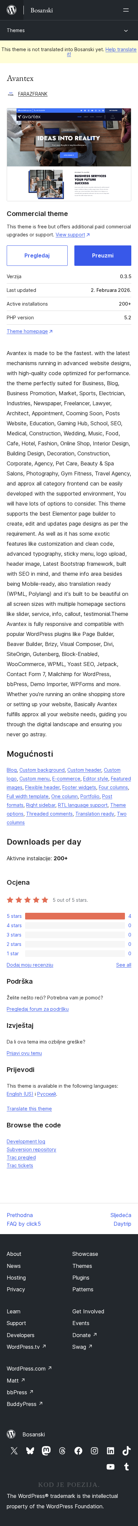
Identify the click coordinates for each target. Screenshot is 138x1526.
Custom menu (34, 778)
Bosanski (33, 1434)
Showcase (85, 1253)
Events (80, 1323)
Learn (13, 1311)
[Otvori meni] (127, 10)
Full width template (28, 796)
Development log (26, 1141)
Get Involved (88, 1311)
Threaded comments (49, 813)
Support (16, 1323)
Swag (82, 1346)
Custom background (42, 770)
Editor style (95, 778)
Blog (12, 770)
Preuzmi (103, 255)
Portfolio (89, 796)
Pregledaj (37, 255)
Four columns (113, 787)
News (14, 1266)
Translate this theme (29, 1108)
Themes (16, 30)
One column (64, 796)
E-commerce (66, 778)
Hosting (16, 1277)
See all (123, 965)
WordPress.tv (27, 1346)
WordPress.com (29, 1368)
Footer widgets (79, 787)
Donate (84, 1335)
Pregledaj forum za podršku (38, 1009)
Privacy (16, 1289)
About (14, 1253)
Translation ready (94, 813)
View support (70, 234)
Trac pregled (21, 1157)
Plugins (80, 1277)
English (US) (20, 1094)
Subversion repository (31, 1149)
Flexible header (42, 787)
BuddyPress (25, 1404)
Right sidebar (40, 805)
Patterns (82, 1289)
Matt (16, 1380)
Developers (20, 1335)
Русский (46, 1094)
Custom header (84, 770)
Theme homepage (27, 331)
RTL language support (83, 805)
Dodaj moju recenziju (30, 965)
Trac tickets (20, 1165)
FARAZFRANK (33, 94)
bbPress (20, 1392)
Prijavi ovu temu (24, 1053)
